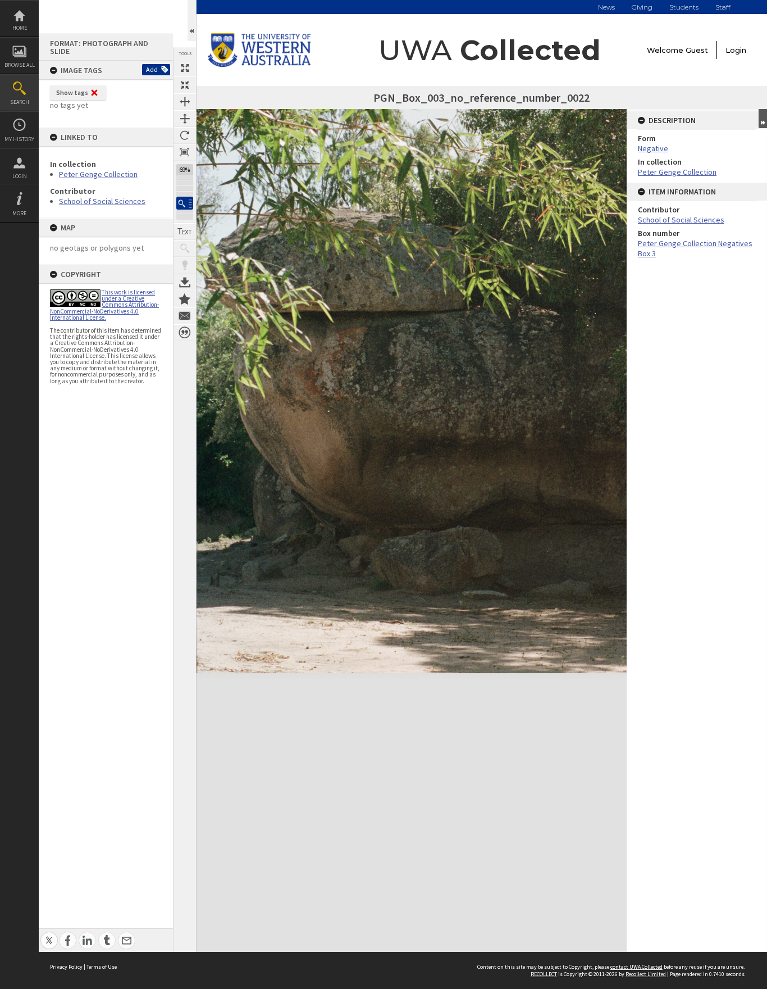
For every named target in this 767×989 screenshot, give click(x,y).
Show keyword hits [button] (185, 248)
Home (19, 27)
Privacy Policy (66, 966)
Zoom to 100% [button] (185, 152)
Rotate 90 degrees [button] (185, 135)
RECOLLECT (544, 974)
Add (152, 69)
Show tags (72, 92)
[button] (184, 203)
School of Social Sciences (102, 201)
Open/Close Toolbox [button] (192, 20)
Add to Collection (185, 299)
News (606, 7)
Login (19, 176)
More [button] (19, 213)
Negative (653, 148)
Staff (723, 7)
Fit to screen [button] (185, 84)
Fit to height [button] (185, 118)
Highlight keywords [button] (185, 265)
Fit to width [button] (185, 101)
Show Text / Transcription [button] (185, 231)
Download (185, 282)
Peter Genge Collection (98, 174)
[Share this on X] (49, 934)
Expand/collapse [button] (763, 118)
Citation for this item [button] (185, 332)
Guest (697, 50)
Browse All (19, 65)
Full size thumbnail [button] (185, 68)
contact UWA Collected (636, 966)
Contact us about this (185, 315)
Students (683, 7)
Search (19, 102)
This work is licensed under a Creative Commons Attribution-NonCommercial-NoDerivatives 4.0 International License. (104, 304)
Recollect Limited (646, 974)
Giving (642, 7)
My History (19, 139)
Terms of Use (101, 966)
